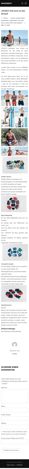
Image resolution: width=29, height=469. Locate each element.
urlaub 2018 (8, 23)
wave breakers (17, 23)
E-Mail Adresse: (6, 414)
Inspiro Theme (10, 465)
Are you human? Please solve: (10, 438)
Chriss (6, 18)
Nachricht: (4, 387)
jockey (13, 18)
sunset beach (13, 20)
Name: (3, 406)
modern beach (20, 18)
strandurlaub (5, 20)
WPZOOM (19, 465)
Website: (3, 423)
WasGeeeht (6, 3)
